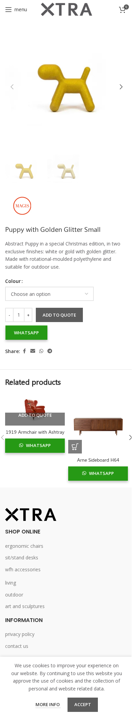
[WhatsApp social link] (41, 351)
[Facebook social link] (24, 351)
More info (48, 704)
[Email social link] (32, 351)
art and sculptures (25, 606)
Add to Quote (59, 315)
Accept (82, 704)
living (10, 582)
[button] (12, 87)
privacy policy (19, 634)
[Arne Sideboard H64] (98, 423)
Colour (13, 281)
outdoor (14, 594)
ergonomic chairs (24, 546)
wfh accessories (23, 569)
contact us (16, 646)
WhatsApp (26, 333)
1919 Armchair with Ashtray (35, 432)
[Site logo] (66, 8)
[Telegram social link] (49, 351)
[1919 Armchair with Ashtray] (35, 410)
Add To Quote (35, 415)
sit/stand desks (21, 557)
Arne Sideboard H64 (98, 460)
